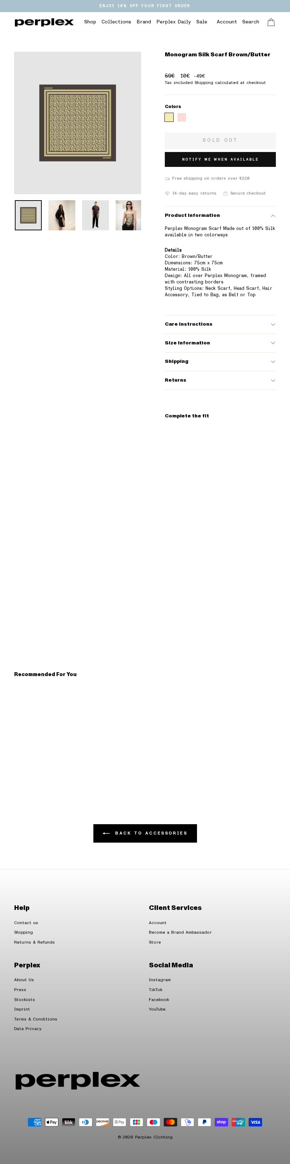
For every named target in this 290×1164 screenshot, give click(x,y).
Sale (201, 21)
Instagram (160, 980)
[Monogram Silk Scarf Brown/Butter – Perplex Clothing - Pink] (182, 117)
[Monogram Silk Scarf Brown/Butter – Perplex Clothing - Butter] (169, 117)
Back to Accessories (150, 833)
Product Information (192, 215)
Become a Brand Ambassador (180, 932)
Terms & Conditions (35, 1019)
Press (20, 990)
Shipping (176, 361)
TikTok (155, 990)
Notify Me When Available (220, 159)
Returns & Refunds (34, 942)
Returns (175, 380)
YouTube (157, 1009)
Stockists (24, 1000)
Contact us (26, 923)
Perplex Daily (173, 21)
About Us (24, 980)
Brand (144, 21)
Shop (90, 21)
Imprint (22, 1009)
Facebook (159, 1000)
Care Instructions (189, 324)
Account (158, 923)
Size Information (187, 343)
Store (155, 942)
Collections (116, 21)
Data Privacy (28, 1029)
